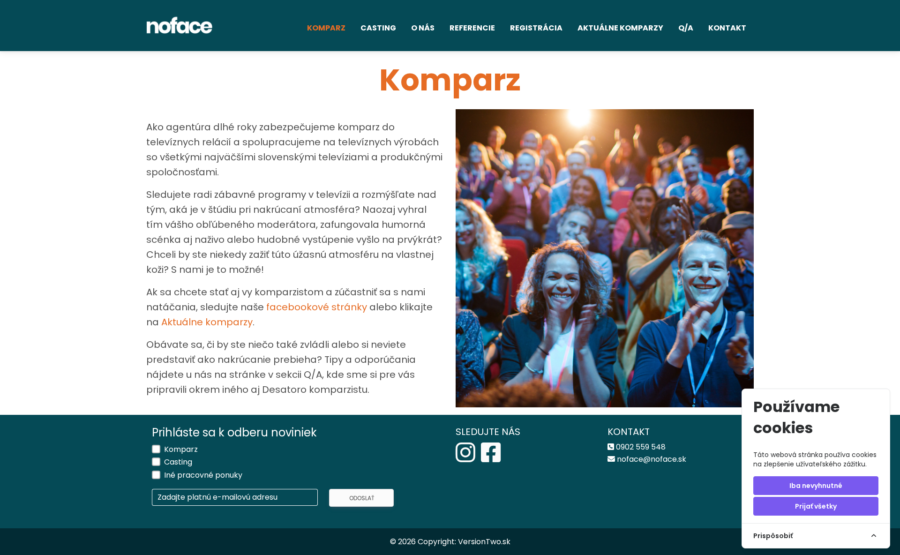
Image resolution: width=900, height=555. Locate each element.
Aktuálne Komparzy (620, 27)
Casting (378, 27)
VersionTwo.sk (484, 541)
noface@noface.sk (651, 459)
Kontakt (727, 27)
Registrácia (536, 27)
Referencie (472, 27)
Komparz (326, 27)
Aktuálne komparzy (207, 322)
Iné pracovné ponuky (203, 475)
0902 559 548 (641, 447)
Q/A (685, 27)
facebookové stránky (317, 307)
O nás (423, 27)
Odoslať (361, 498)
